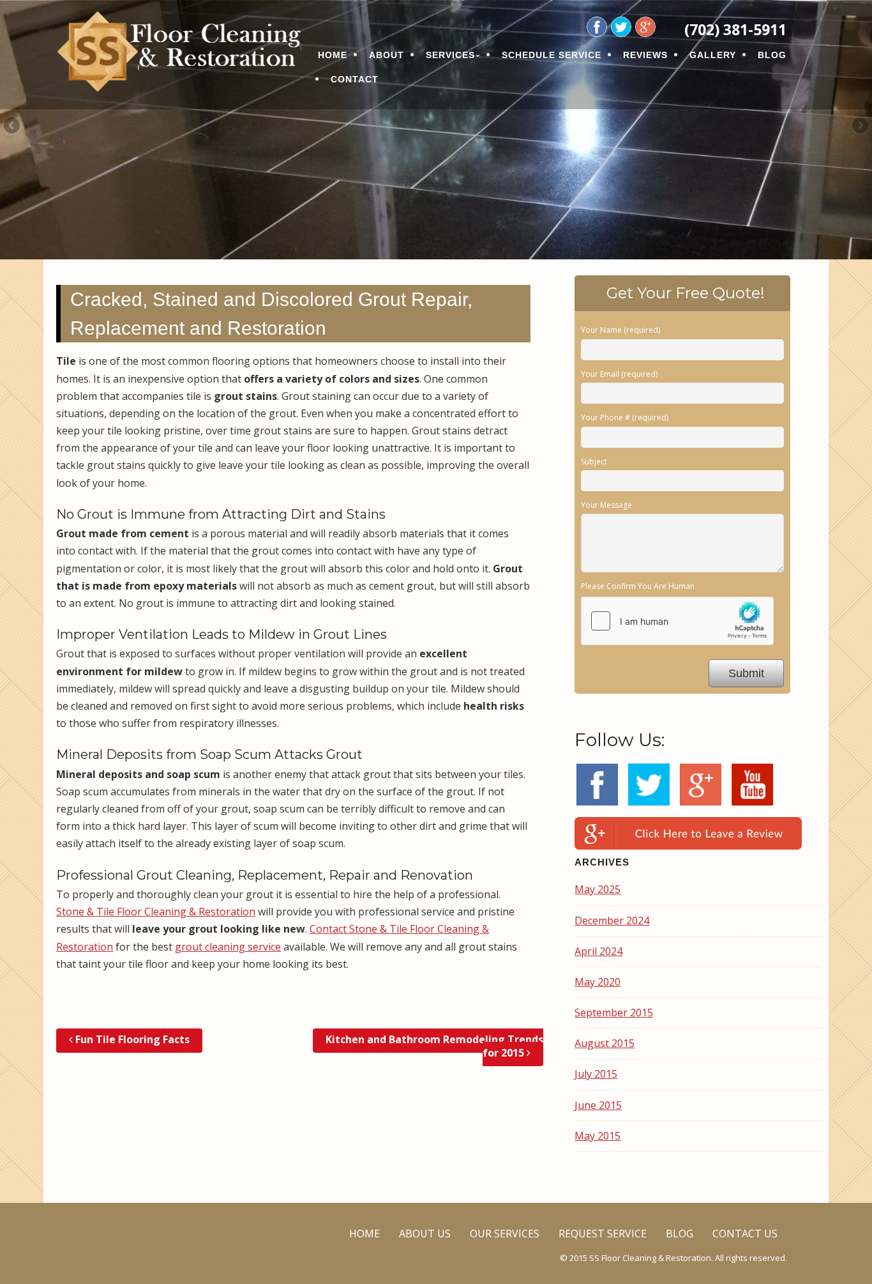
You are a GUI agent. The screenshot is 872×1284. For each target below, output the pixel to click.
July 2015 (596, 1074)
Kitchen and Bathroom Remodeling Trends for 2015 (434, 1046)
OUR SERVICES (504, 1234)
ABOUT (386, 55)
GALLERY (712, 55)
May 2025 (597, 889)
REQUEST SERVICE (603, 1234)
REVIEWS (645, 55)
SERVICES (450, 55)
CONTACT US (745, 1234)
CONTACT (355, 79)
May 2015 (597, 1136)
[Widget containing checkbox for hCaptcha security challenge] (677, 621)
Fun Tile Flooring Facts (131, 1039)
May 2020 (597, 982)
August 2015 (605, 1043)
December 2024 (612, 920)
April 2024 (598, 951)
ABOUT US (425, 1234)
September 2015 (614, 1012)
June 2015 (598, 1105)
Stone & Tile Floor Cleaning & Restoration (155, 912)
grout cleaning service (228, 947)
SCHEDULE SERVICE (551, 55)
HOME (332, 55)
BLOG (772, 55)
